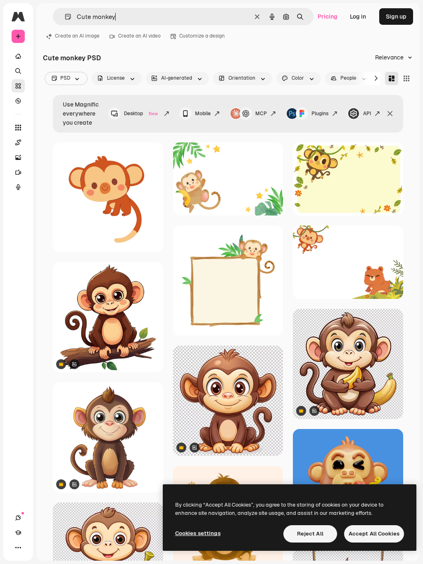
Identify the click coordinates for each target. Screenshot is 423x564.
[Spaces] (18, 142)
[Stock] (18, 85)
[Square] (406, 78)
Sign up (396, 16)
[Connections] (18, 517)
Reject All (310, 533)
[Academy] (18, 532)
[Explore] (18, 100)
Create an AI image (77, 36)
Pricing (327, 16)
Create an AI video (139, 36)
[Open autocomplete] (64, 17)
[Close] (390, 113)
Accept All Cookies (374, 533)
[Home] (18, 56)
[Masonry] (391, 78)
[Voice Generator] (18, 187)
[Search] (18, 71)
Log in (358, 16)
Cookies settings (198, 533)
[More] (18, 547)
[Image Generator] (18, 157)
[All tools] (18, 127)
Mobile (203, 113)
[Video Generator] (18, 172)
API (367, 113)
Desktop (141, 113)
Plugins (319, 113)
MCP (261, 113)
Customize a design (202, 36)
